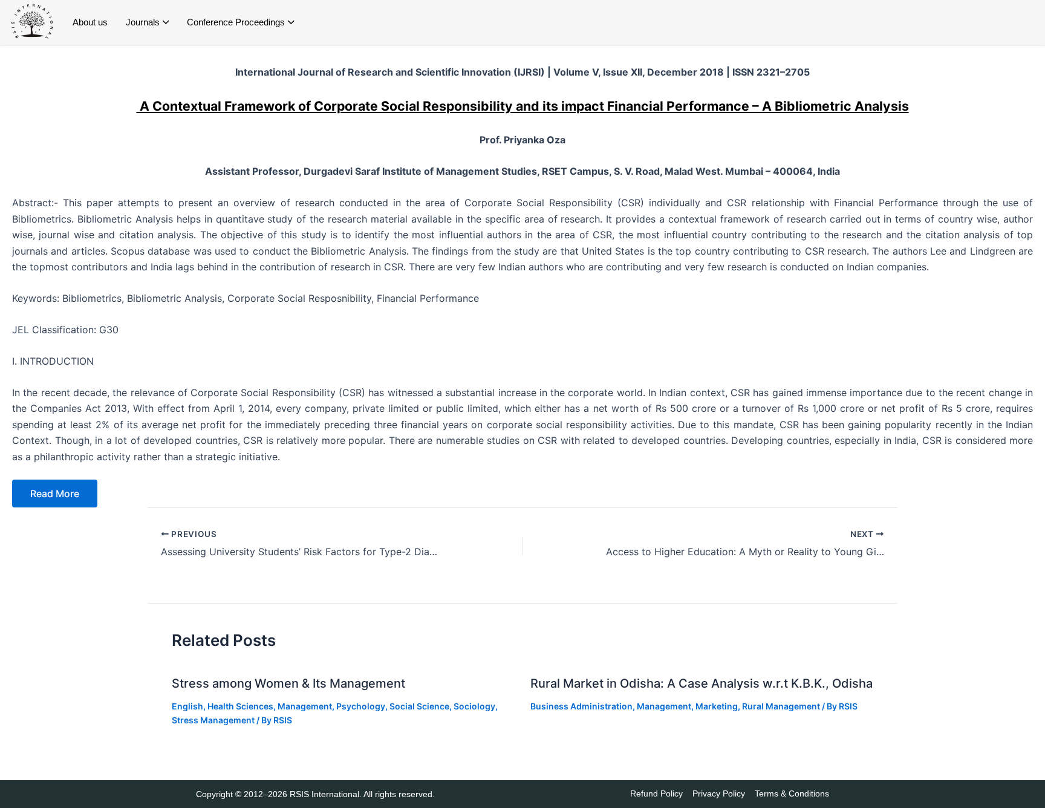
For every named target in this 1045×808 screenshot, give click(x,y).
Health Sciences (240, 706)
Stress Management (213, 720)
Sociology (474, 706)
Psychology (360, 706)
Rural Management (781, 706)
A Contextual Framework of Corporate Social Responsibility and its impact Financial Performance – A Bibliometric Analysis (523, 106)
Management (305, 706)
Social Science (419, 706)
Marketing (716, 706)
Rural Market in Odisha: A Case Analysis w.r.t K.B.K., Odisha (701, 683)
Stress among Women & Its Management (288, 683)
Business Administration (581, 706)
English (187, 706)
